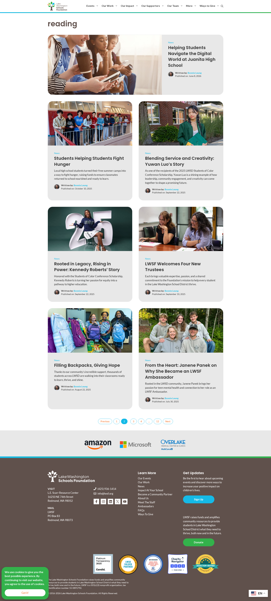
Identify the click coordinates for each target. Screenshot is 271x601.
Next (167, 421)
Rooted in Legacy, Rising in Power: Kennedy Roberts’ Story (87, 267)
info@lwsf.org (105, 493)
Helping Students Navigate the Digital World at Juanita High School (191, 56)
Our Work (108, 5)
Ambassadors (146, 506)
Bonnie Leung (195, 72)
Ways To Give (145, 514)
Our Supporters (150, 5)
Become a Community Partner (155, 494)
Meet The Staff (146, 502)
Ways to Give (207, 5)
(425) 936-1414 (107, 488)
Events (90, 5)
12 (157, 421)
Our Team (173, 5)
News (171, 42)
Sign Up (198, 499)
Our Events (144, 478)
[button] (222, 6)
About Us (143, 498)
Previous (105, 421)
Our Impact (127, 5)
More (189, 5)
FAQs (141, 510)
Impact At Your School (150, 490)
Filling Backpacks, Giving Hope (87, 365)
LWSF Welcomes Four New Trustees (173, 267)
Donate (198, 542)
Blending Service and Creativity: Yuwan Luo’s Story (179, 161)
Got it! (25, 592)
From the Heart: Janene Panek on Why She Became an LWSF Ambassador (181, 371)
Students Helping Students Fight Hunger (89, 161)
